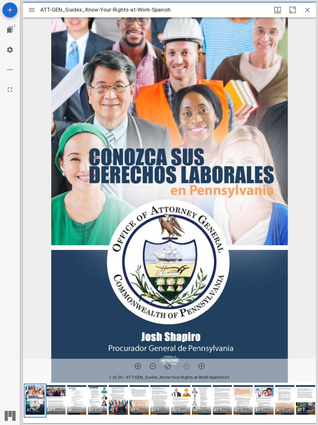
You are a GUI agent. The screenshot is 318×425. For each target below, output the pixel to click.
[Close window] (307, 9)
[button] (35, 400)
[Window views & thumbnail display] (277, 9)
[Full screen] (9, 89)
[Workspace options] (9, 69)
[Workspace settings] (9, 49)
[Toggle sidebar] (31, 9)
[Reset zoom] (167, 366)
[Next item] (201, 366)
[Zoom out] (152, 366)
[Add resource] (9, 9)
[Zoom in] (137, 366)
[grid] (169, 403)
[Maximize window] (292, 9)
